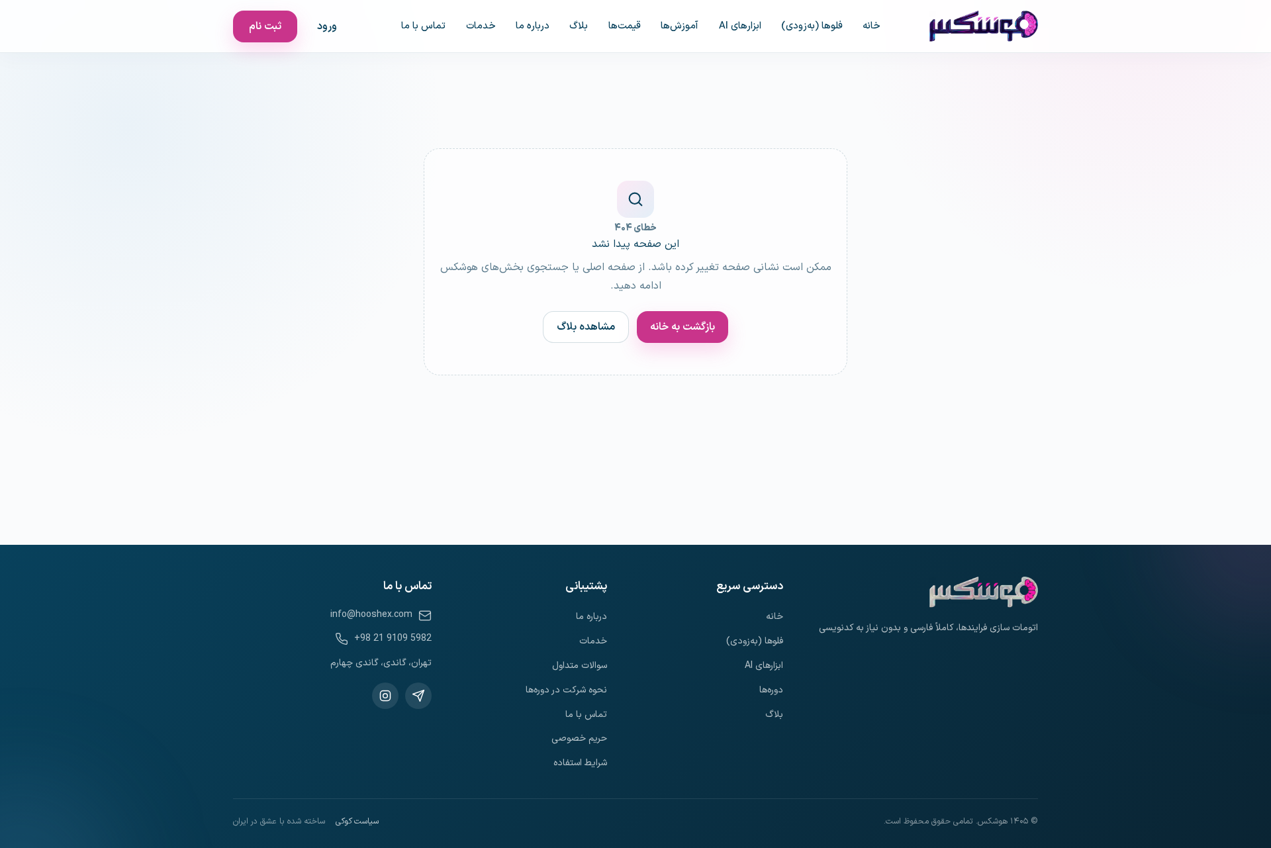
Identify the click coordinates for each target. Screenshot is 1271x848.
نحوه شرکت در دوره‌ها (566, 690)
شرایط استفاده (580, 763)
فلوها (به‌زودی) (812, 26)
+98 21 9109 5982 (393, 638)
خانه (871, 26)
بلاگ (578, 26)
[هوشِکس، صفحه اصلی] (983, 26)
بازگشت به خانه (682, 327)
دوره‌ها (771, 690)
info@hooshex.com (371, 615)
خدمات (481, 26)
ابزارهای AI (740, 26)
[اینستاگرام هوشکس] (385, 696)
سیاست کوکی (357, 821)
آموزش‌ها (679, 26)
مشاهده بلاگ (586, 327)
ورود (327, 26)
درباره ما (532, 26)
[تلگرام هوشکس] (418, 696)
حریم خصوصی (579, 738)
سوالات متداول (579, 666)
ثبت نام (265, 26)
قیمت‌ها (624, 26)
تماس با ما (423, 26)
